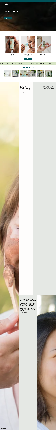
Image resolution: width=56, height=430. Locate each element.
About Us (45, 95)
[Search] (49, 4)
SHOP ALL (7, 18)
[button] (54, 45)
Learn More (22, 95)
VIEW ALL (28, 58)
